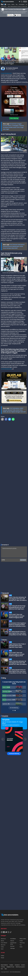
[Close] (22, 470)
